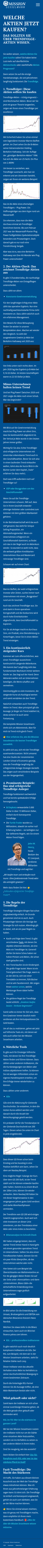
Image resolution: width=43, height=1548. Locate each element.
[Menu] (37, 4)
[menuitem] (4, 1545)
